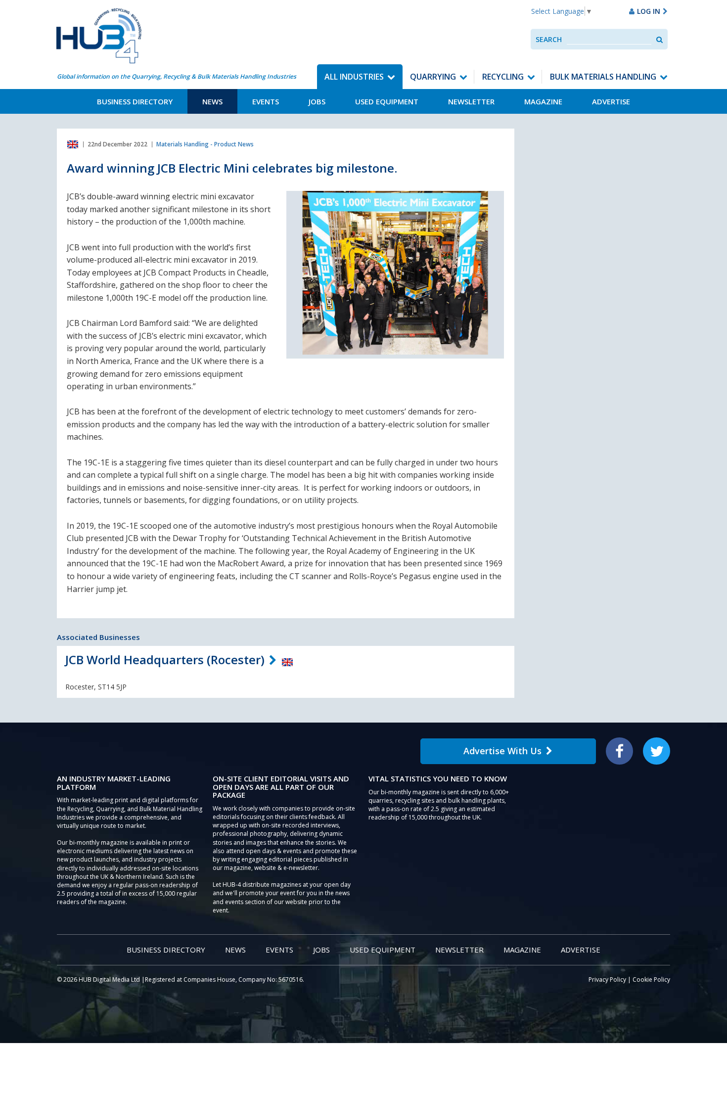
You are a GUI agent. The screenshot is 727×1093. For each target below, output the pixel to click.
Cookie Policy (651, 979)
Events (265, 101)
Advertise (611, 101)
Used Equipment (386, 101)
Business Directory (135, 101)
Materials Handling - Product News (205, 144)
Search (549, 39)
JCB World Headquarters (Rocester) (165, 659)
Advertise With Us (502, 751)
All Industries (354, 76)
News (212, 101)
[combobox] (609, 39)
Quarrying (433, 76)
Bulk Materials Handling (603, 76)
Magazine (543, 101)
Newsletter (471, 101)
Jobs (317, 101)
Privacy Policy (607, 979)
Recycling (503, 76)
